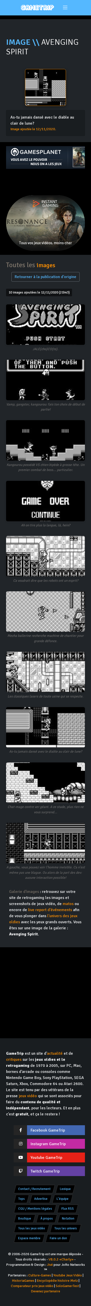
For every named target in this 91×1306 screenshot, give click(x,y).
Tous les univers (65, 1228)
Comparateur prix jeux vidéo (32, 1286)
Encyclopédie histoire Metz (57, 1280)
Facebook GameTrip (48, 1130)
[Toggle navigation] (65, 7)
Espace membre (29, 1238)
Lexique (65, 1189)
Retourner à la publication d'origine (45, 276)
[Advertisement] (45, 182)
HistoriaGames (23, 1280)
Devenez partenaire (45, 1291)
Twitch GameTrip (45, 1171)
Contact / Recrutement (34, 1189)
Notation (68, 1219)
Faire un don (58, 1238)
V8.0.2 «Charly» (61, 1259)
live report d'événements (50, 909)
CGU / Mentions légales (35, 1209)
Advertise (41, 1199)
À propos (46, 1219)
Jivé (50, 1265)
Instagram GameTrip (48, 1143)
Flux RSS (67, 1209)
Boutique (24, 1219)
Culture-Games (39, 1275)
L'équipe (63, 1199)
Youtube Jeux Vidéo (67, 1275)
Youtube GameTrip (46, 1157)
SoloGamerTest (67, 1286)
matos (68, 903)
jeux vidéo (28, 1095)
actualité (55, 1053)
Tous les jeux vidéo (31, 1228)
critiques (13, 1059)
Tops (21, 1199)
